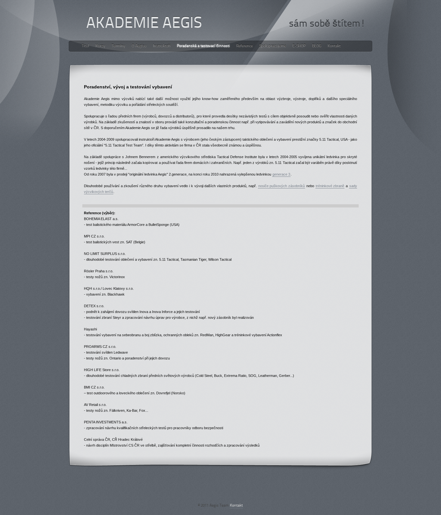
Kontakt (334, 46)
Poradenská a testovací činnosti (203, 46)
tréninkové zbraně (330, 186)
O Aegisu (139, 46)
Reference (244, 46)
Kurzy (100, 46)
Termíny (118, 46)
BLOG (316, 46)
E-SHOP (299, 46)
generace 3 (281, 174)
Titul (85, 46)
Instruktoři (161, 46)
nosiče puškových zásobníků (281, 186)
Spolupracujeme (272, 46)
